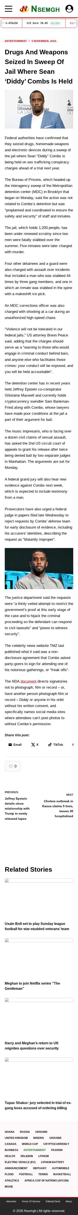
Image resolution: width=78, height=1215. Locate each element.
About (69, 1201)
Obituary (40, 1168)
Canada (10, 1144)
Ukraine (41, 1131)
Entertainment (16, 41)
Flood (9, 1174)
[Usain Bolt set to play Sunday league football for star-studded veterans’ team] (39, 897)
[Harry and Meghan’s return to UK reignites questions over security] (39, 1017)
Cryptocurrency (56, 1144)
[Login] (69, 9)
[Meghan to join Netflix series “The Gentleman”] (39, 957)
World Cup (30, 1144)
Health (10, 1156)
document (28, 681)
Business (11, 1150)
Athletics (12, 1180)
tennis (43, 1174)
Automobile (60, 1168)
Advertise (11, 1201)
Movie (9, 1186)
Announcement (16, 1168)
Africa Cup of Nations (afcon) (46, 1180)
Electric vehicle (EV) (20, 1162)
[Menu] (8, 9)
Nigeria (38, 1137)
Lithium (43, 1156)
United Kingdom (16, 1137)
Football (26, 1174)
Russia (25, 1131)
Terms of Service (31, 1201)
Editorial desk (53, 1201)
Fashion (57, 1150)
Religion (27, 1156)
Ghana (10, 1131)
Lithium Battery (52, 1162)
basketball (62, 1174)
